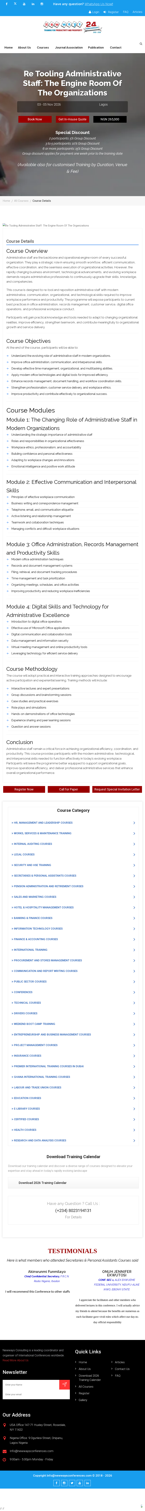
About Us (24, 47)
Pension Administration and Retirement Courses (48, 886)
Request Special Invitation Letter (117, 789)
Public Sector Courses (30, 981)
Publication (96, 47)
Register (113, 12)
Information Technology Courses (38, 928)
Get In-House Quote (72, 119)
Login (95, 12)
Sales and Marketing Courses (34, 896)
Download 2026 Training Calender (90, 1378)
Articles (137, 11)
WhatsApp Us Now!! (99, 4)
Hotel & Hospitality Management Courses (43, 907)
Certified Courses (26, 1119)
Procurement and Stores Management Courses (47, 960)
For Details (73, 1217)
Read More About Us (15, 1360)
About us (85, 1369)
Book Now (35, 119)
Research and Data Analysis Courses (39, 1140)
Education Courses (27, 1098)
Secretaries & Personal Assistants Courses (44, 875)
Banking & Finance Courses (32, 918)
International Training (30, 949)
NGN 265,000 (110, 119)
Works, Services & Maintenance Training (42, 833)
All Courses (21, 200)
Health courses (24, 1129)
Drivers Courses (25, 1013)
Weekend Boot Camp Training (34, 1024)
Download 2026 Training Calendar (43, 1183)
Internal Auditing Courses (32, 844)
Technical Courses (27, 1002)
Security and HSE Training (32, 865)
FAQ (125, 11)
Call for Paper (68, 789)
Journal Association (69, 47)
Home (8, 47)
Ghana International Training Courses (41, 1077)
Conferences (22, 992)
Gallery (83, 1400)
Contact (115, 47)
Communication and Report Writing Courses (45, 971)
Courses (43, 47)
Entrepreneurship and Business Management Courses (52, 1034)
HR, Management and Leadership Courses (42, 822)
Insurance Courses (27, 1055)
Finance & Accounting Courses (35, 939)
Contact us (122, 1369)
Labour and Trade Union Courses (37, 1087)
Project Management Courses (35, 1045)
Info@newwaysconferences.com (69, 1475)
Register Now (24, 789)
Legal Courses (23, 854)
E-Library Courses (26, 1108)
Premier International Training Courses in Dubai (48, 1066)
